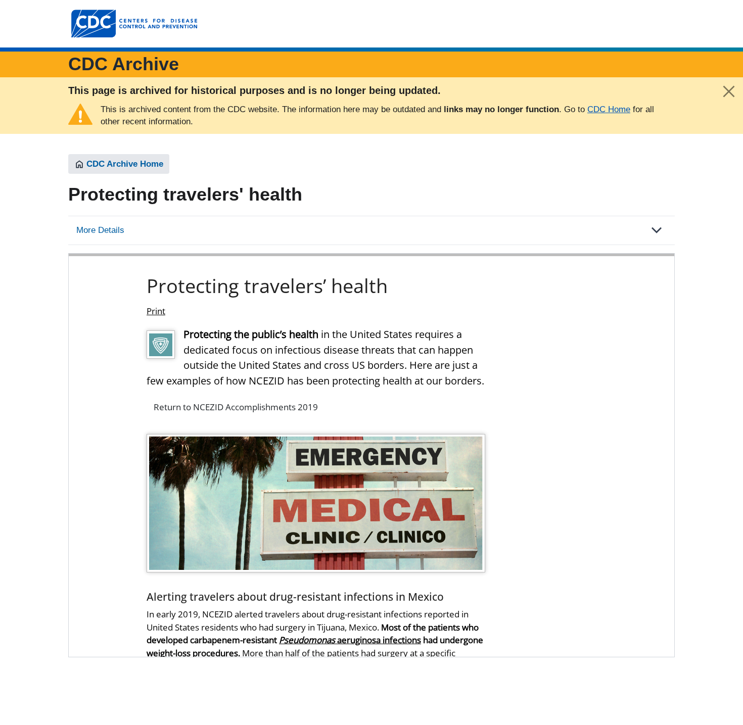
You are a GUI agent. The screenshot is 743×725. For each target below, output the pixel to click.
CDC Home (608, 109)
